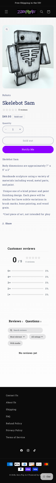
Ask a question (20, 309)
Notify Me (28, 149)
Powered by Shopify (38, 475)
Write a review (36, 309)
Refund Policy (14, 423)
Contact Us (12, 395)
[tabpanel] (28, 356)
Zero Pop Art (22, 475)
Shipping (11, 409)
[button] (6, 11)
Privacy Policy (14, 430)
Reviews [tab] (16, 321)
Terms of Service (15, 437)
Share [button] (8, 223)
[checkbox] (15, 343)
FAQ (8, 416)
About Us (11, 402)
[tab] (33, 321)
